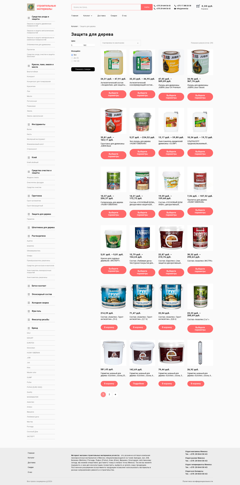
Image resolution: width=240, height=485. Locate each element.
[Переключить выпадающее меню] (91, 15)
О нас (124, 16)
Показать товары (83, 69)
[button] (109, 327)
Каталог (86, 16)
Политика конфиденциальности (198, 481)
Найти (146, 7)
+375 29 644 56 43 (199, 454)
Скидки (114, 16)
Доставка (102, 16)
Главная (74, 16)
